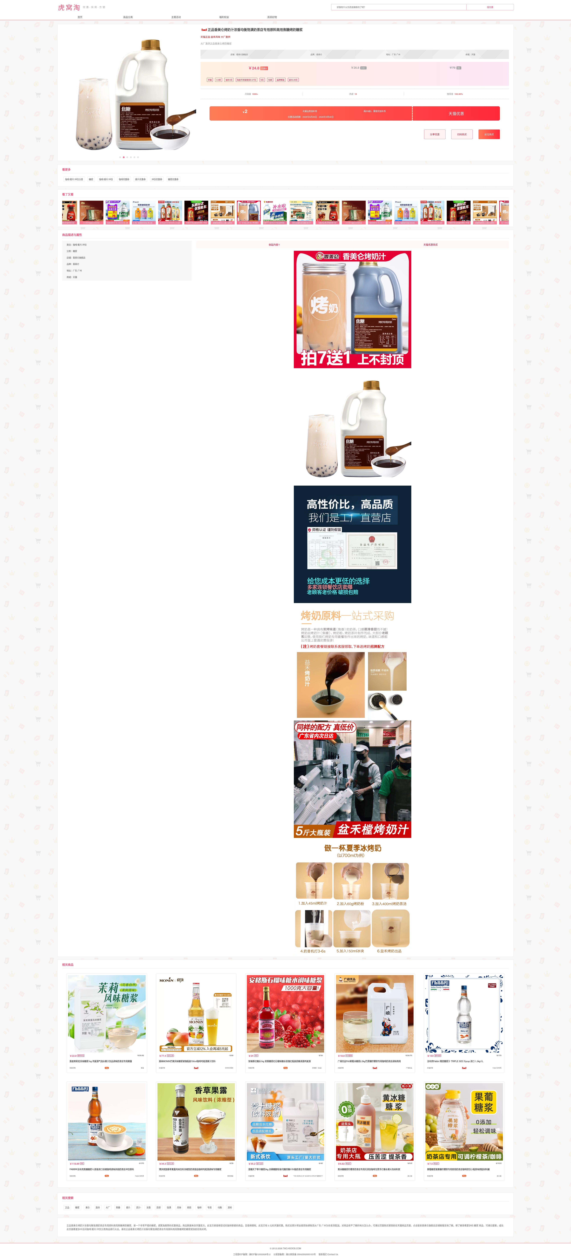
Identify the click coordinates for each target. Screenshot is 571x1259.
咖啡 (199, 1207)
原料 (230, 1207)
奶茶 (159, 1207)
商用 (189, 1207)
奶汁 (138, 1207)
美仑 (88, 1207)
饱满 (169, 1207)
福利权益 (224, 17)
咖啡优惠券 (124, 179)
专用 (209, 1207)
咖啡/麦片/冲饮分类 (74, 179)
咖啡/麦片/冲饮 (106, 179)
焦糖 (118, 1207)
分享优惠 (435, 134)
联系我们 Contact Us (328, 1254)
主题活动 (176, 17)
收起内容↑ (274, 244)
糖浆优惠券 (173, 179)
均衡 (220, 1207)
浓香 (148, 1207)
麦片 (128, 1207)
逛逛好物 (272, 17)
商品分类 (128, 17)
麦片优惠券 (140, 179)
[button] (120, 157)
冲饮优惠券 (157, 179)
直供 (98, 1207)
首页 (80, 17)
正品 (67, 1207)
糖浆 (91, 179)
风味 (179, 1207)
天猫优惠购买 (430, 244)
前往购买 (489, 134)
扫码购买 (462, 134)
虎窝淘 (69, 7)
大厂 (108, 1207)
